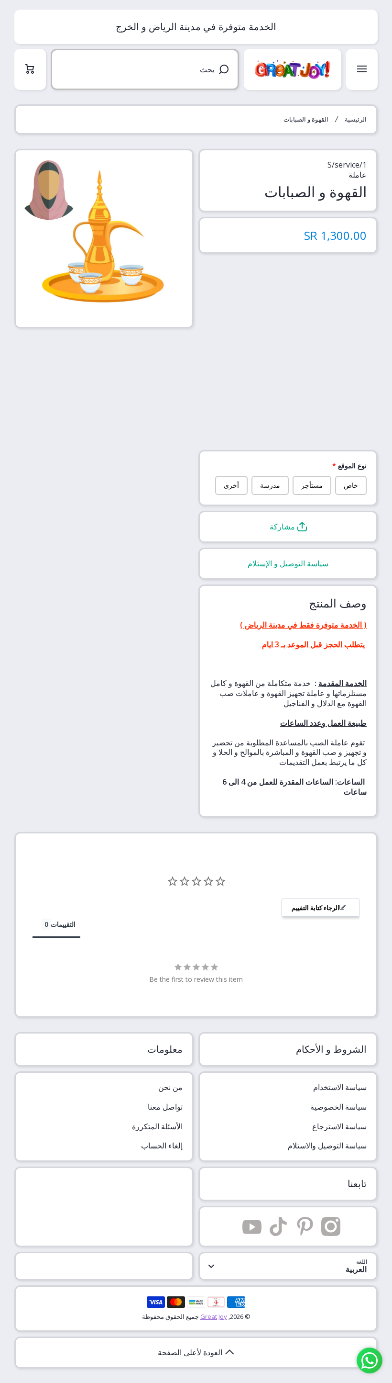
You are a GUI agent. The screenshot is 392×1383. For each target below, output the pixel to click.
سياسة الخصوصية (338, 1107)
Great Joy (213, 1316)
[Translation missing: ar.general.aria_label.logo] (292, 69)
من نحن (170, 1087)
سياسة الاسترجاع (339, 1126)
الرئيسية (356, 119)
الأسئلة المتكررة (157, 1126)
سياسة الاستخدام (340, 1087)
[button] (288, 526)
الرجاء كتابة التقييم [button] (315, 907)
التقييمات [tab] (63, 924)
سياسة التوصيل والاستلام (327, 1145)
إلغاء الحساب (162, 1145)
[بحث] (225, 69)
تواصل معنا (165, 1107)
